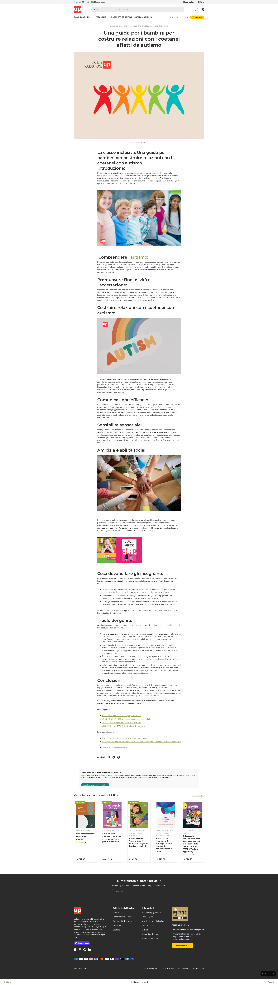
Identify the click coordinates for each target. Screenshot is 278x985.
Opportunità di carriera (122, 921)
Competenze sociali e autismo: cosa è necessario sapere (125, 738)
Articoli (145, 930)
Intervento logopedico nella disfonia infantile (85, 836)
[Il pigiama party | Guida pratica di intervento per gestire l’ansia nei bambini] (139, 815)
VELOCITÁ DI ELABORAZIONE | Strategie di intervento (123, 726)
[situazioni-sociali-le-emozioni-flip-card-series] (129, 536)
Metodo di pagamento (151, 912)
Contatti (116, 930)
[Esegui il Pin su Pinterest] (118, 757)
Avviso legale (147, 917)
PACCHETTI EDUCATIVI (121, 17)
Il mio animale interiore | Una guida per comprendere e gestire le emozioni (111, 838)
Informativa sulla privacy (151, 968)
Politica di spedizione (183, 968)
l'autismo (137, 257)
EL (181, 17)
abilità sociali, (116, 26)
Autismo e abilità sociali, (141, 26)
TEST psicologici (148, 925)
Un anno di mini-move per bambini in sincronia (121, 722)
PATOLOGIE (101, 17)
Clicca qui (100, 2)
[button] (202, 9)
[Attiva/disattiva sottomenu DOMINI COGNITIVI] (92, 17)
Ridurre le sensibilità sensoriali (114, 748)
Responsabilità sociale (122, 917)
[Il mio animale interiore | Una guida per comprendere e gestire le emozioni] (112, 815)
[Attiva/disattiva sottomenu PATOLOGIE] (108, 17)
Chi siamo (117, 912)
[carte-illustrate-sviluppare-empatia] (106, 536)
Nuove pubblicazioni (182, 945)
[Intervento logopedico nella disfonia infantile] (85, 815)
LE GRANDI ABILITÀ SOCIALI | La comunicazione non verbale (126, 719)
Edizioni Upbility (83, 968)
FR (176, 17)
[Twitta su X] (109, 757)
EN (171, 17)
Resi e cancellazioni (150, 938)
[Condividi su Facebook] (113, 757)
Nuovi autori (188, 2)
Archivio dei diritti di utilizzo (153, 921)
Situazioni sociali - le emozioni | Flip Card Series (121, 715)
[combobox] (137, 9)
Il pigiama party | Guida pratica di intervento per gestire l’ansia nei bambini (138, 842)
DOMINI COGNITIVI (82, 17)
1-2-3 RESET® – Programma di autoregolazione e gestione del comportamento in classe (164, 845)
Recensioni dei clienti (151, 934)
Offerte (201, 2)
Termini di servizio (198, 968)
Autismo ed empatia (159, 26)
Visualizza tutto (198, 795)
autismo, (127, 26)
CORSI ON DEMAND (143, 17)
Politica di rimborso (168, 968)
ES (186, 17)
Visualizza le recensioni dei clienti (95, 785)
